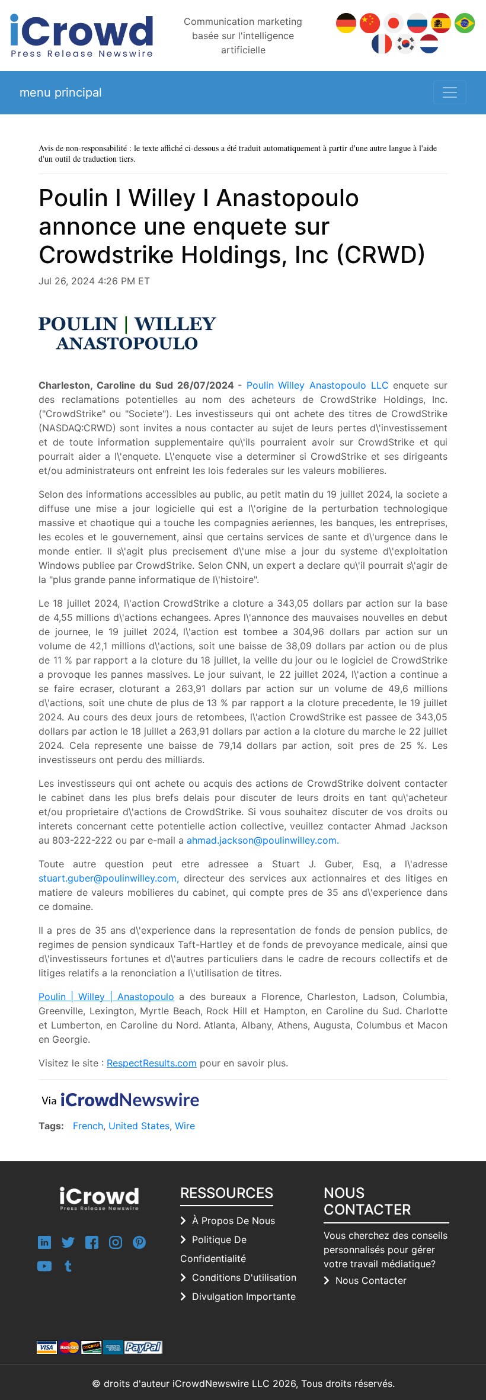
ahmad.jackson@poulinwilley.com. (263, 840)
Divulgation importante (244, 1296)
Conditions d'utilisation (244, 1277)
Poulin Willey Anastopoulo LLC (318, 385)
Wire (185, 1126)
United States (139, 1126)
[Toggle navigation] (449, 92)
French (88, 1126)
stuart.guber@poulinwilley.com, (109, 878)
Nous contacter (371, 1280)
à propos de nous (233, 1220)
